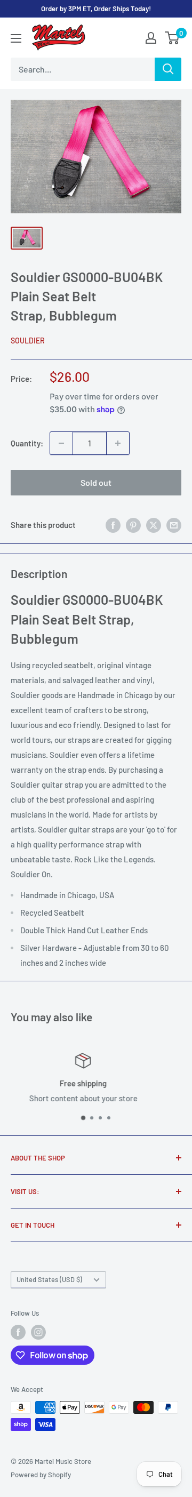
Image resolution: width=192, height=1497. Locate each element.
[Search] (168, 69)
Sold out (96, 482)
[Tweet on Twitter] (153, 525)
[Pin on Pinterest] (133, 525)
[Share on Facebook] (113, 525)
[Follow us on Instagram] (38, 1332)
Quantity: (27, 443)
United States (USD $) (49, 1279)
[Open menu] (16, 38)
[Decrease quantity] (61, 443)
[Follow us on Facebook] (18, 1332)
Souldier (28, 340)
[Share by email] (173, 525)
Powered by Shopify (41, 1474)
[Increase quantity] (118, 443)
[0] (172, 37)
